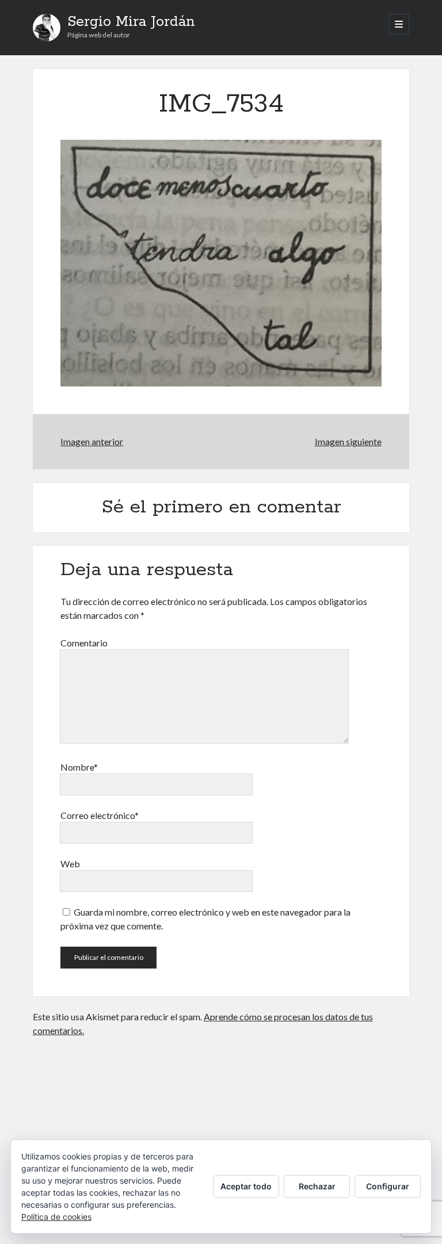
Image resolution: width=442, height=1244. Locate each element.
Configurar (387, 1186)
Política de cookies (56, 1217)
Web (70, 863)
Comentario (84, 642)
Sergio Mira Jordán (131, 22)
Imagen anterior (91, 441)
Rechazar (317, 1186)
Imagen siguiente (348, 441)
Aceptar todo (246, 1186)
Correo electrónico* (99, 815)
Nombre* (79, 766)
